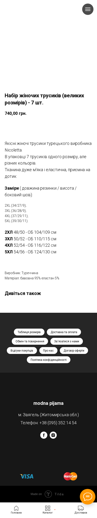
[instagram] (53, 437)
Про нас (48, 350)
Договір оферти (74, 350)
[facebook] (43, 437)
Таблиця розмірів (29, 332)
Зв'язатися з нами (66, 341)
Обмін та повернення (30, 341)
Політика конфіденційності (49, 360)
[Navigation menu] (87, 9)
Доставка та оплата (64, 332)
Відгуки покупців (22, 350)
